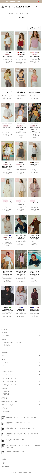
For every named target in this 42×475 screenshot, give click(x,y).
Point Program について (9, 385)
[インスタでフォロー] (2, 1)
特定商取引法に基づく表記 (9, 401)
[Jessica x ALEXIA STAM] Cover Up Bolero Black (21, 237)
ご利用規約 (5, 408)
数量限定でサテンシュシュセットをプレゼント (21, 417)
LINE (3, 356)
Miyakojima (6, 345)
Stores (4, 339)
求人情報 (4, 398)
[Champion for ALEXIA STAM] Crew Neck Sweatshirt (7, 310)
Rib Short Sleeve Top (7, 91)
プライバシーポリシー (8, 405)
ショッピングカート (7, 375)
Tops (22, 13)
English (4, 463)
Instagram (5, 352)
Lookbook (5, 362)
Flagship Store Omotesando (12, 342)
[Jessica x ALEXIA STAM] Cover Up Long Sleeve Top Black (34, 273)
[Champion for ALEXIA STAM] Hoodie (21, 310)
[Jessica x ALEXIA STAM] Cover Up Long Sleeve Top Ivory (7, 273)
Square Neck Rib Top (34, 165)
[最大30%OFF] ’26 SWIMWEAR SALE (19, 423)
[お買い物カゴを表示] (3, 6)
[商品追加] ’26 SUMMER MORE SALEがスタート (22, 428)
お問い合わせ (5, 411)
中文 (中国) (5, 466)
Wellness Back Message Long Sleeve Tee (21, 202)
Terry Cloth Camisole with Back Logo (34, 92)
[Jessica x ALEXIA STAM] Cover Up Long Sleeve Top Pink (21, 273)
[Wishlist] (6, 6)
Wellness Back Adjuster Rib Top (21, 91)
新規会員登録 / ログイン (9, 378)
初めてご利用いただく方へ (9, 381)
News (3, 349)
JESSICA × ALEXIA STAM (15, 451)
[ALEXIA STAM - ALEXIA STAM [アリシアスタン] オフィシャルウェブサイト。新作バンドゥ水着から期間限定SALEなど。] (21, 6)
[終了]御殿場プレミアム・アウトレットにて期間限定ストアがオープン (23, 446)
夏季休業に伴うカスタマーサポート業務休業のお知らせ (22, 434)
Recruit (4, 366)
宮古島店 (6, 394)
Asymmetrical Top (7, 56)
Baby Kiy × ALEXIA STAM (15, 440)
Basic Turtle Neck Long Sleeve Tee (34, 309)
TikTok (4, 359)
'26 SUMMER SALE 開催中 (12, 1)
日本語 (4, 459)
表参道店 (6, 391)
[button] (36, 7)
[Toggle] (39, 329)
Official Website (6, 336)
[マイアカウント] (9, 6)
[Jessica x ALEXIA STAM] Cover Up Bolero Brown (34, 237)
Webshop (4, 332)
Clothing (13, 13)
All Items (4, 329)
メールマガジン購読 (7, 371)
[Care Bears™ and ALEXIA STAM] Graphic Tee (7, 166)
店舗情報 (4, 388)
